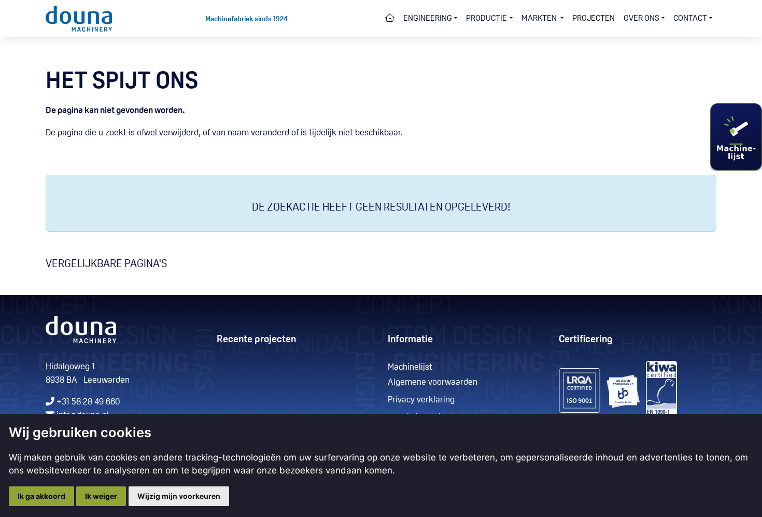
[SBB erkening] (579, 390)
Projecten (593, 19)
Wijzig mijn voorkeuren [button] (178, 496)
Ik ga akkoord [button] (41, 496)
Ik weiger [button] (101, 496)
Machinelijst (410, 367)
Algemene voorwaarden (432, 382)
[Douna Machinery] (79, 18)
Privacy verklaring (421, 400)
